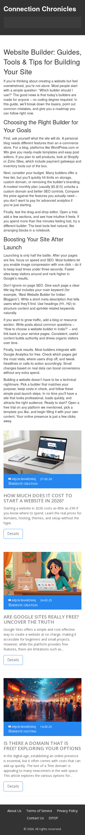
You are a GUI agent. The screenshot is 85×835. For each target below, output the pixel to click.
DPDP (53, 818)
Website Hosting (23, 731)
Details (13, 533)
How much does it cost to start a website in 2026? (38, 498)
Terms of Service (39, 810)
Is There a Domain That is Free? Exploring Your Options (42, 746)
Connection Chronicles (40, 8)
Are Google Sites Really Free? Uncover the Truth (41, 619)
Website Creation (24, 484)
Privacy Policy (67, 810)
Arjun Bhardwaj (23, 479)
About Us (14, 810)
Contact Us (35, 818)
